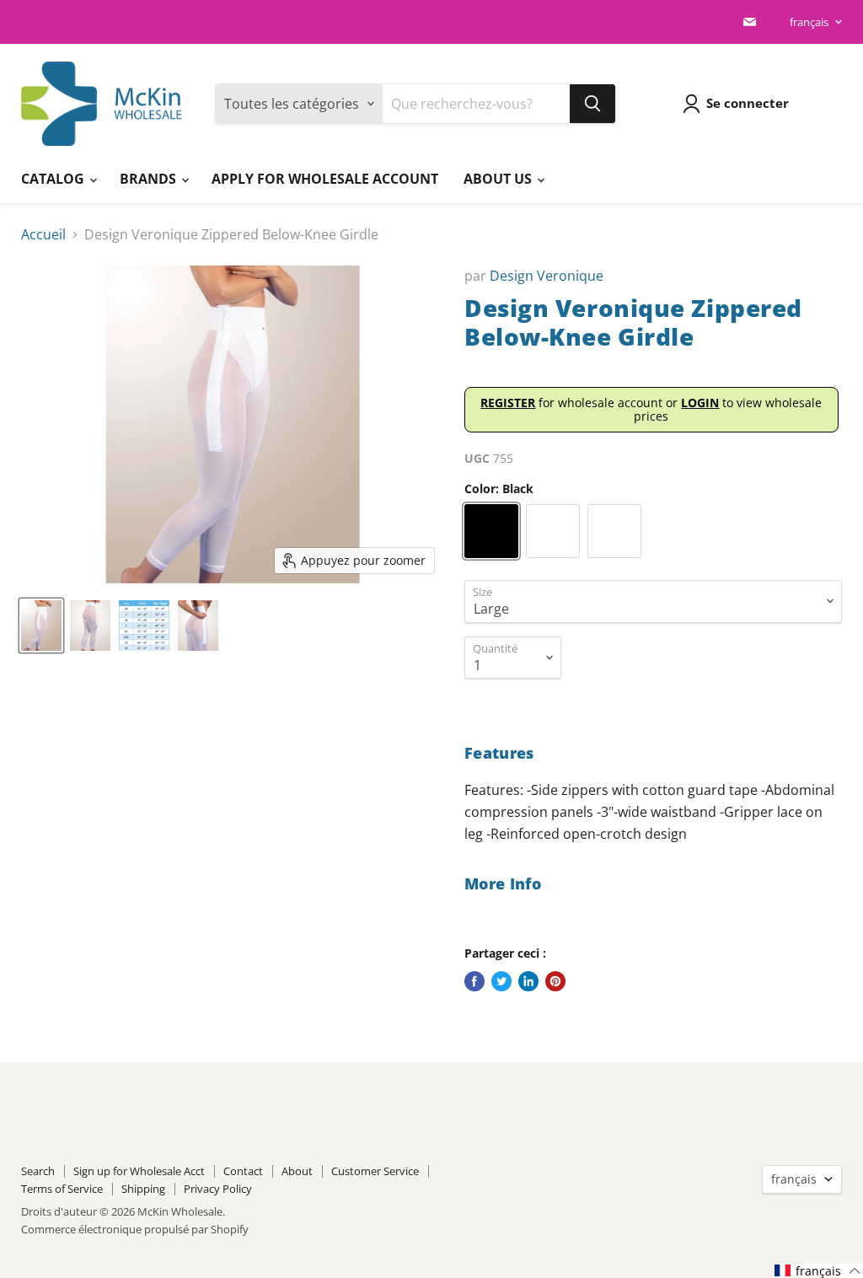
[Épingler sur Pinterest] (555, 981)
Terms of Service (62, 1188)
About (297, 1171)
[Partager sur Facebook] (474, 981)
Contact (243, 1171)
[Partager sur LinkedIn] (528, 981)
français (809, 22)
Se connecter (747, 102)
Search (38, 1171)
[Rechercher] (592, 103)
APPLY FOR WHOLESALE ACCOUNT (325, 178)
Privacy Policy (218, 1188)
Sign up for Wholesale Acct (139, 1171)
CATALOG (54, 178)
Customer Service (375, 1171)
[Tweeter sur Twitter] (501, 981)
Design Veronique (546, 275)
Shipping (143, 1188)
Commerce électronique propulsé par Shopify (135, 1229)
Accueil (43, 234)
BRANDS (150, 178)
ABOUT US (499, 178)
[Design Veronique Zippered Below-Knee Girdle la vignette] (41, 625)
